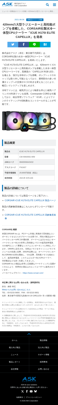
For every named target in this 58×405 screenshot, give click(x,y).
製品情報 (43, 340)
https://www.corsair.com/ (33, 273)
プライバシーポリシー (34, 397)
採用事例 (43, 362)
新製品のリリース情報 (18, 11)
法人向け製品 (43, 347)
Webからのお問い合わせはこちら (16, 290)
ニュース (5, 11)
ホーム (14, 340)
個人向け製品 (14, 347)
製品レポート (14, 362)
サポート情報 (43, 354)
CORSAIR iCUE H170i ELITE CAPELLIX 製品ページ (30, 200)
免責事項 (19, 397)
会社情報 (14, 369)
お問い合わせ (43, 369)
